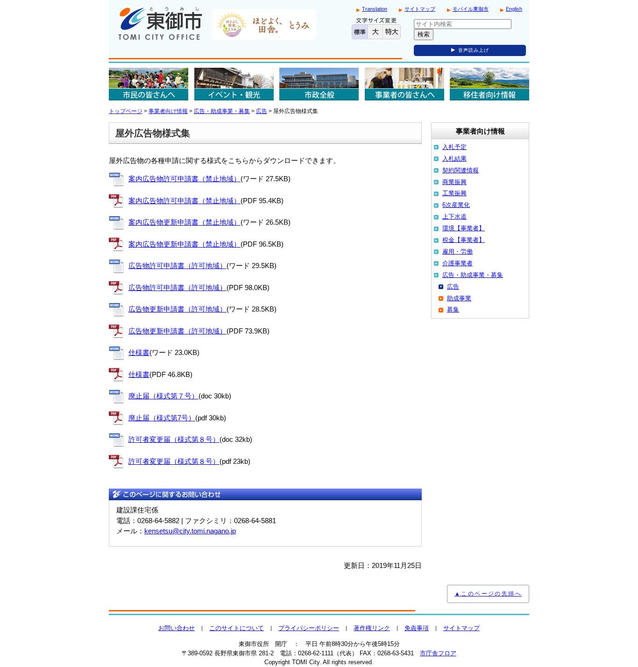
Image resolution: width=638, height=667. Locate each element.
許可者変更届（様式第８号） (174, 439)
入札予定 (454, 146)
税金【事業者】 (463, 239)
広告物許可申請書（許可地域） (177, 266)
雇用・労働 (457, 251)
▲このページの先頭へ (488, 593)
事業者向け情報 (168, 111)
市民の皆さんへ (148, 84)
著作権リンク (372, 628)
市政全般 (319, 84)
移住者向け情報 (489, 84)
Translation (374, 9)
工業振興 (454, 193)
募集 (453, 309)
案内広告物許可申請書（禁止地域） (184, 179)
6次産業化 (456, 204)
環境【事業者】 (463, 228)
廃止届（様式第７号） (163, 396)
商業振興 (454, 181)
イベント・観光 (234, 84)
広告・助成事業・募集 (222, 111)
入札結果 (454, 158)
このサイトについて (236, 628)
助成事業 (459, 298)
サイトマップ (419, 9)
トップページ (125, 111)
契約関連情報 (460, 170)
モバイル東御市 (471, 9)
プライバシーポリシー (308, 628)
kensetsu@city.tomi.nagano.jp (190, 531)
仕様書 (138, 352)
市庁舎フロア (438, 653)
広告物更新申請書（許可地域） (177, 309)
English (514, 9)
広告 (261, 111)
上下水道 (454, 216)
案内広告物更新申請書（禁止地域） (184, 222)
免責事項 (416, 628)
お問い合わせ (176, 628)
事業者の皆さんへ (404, 84)
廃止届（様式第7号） (161, 418)
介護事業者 (457, 263)
